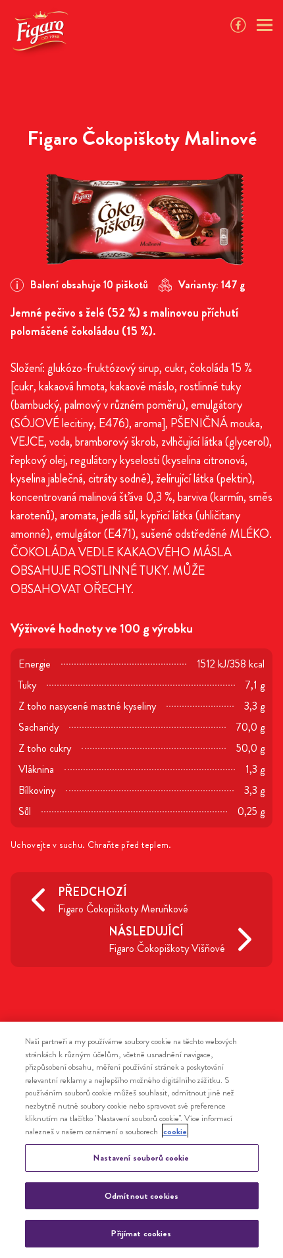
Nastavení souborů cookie (141, 1157)
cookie (175, 1131)
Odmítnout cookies (141, 1196)
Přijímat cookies (141, 1233)
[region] (141, 1140)
